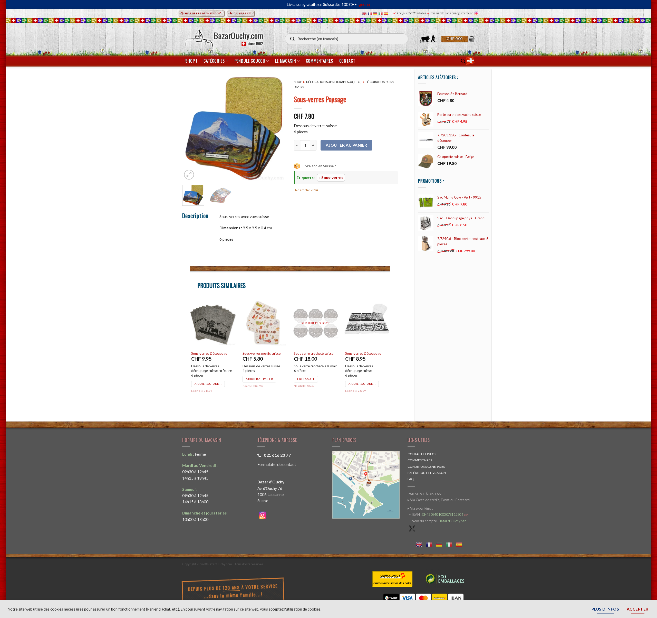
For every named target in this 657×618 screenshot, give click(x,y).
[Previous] (190, 128)
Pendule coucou (250, 61)
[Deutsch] (376, 13)
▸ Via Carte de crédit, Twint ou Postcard (439, 500)
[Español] (386, 13)
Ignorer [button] (364, 4)
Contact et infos (422, 454)
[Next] (277, 128)
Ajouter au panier (346, 145)
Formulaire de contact (276, 464)
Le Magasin (285, 61)
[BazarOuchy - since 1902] (223, 37)
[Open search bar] (463, 61)
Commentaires (319, 61)
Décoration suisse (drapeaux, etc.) (334, 82)
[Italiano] (381, 13)
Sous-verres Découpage (209, 353)
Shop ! (191, 61)
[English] (365, 13)
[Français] (370, 13)
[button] (458, 38)
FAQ (411, 479)
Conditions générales (426, 467)
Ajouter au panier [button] (208, 383)
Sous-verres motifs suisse (262, 353)
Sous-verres (332, 177)
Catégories (214, 61)
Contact (347, 61)
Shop (298, 82)
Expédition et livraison (427, 473)
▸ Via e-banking (419, 508)
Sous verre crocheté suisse (313, 353)
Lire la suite (306, 378)
